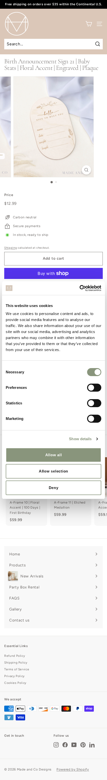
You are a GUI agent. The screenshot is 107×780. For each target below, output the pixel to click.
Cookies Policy (15, 683)
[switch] (94, 388)
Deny (53, 488)
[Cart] (89, 24)
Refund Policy (14, 656)
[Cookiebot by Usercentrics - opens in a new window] (79, 288)
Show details (80, 439)
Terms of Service (16, 669)
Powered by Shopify (72, 769)
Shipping (10, 247)
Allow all (53, 455)
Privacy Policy (14, 676)
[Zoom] (86, 170)
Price (8, 195)
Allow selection (53, 471)
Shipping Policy (15, 662)
